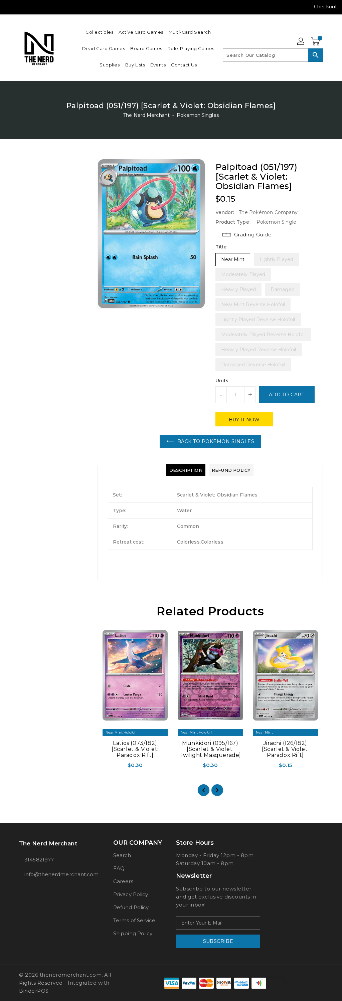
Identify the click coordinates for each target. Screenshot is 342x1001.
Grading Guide (253, 234)
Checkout (325, 7)
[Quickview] (104, 767)
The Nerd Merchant (146, 115)
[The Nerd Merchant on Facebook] (10, 7)
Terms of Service (134, 920)
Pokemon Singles (198, 115)
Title (221, 247)
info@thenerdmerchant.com (53, 874)
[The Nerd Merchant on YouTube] (34, 7)
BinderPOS (34, 991)
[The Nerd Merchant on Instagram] (22, 7)
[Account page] (301, 41)
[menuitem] (99, 32)
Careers (123, 881)
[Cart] (316, 41)
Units (222, 380)
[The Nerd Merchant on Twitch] (58, 7)
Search (122, 855)
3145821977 (39, 859)
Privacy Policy (130, 894)
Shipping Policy (133, 933)
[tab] (185, 470)
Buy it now (244, 420)
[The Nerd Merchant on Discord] (46, 7)
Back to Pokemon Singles (215, 441)
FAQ (119, 868)
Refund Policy (131, 907)
